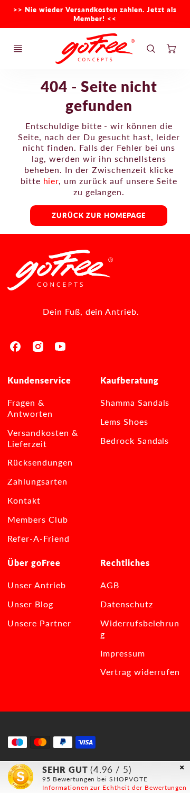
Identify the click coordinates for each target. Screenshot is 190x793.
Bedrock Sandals (134, 440)
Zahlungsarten (37, 481)
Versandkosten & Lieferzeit (42, 438)
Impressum (122, 653)
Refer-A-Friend (38, 538)
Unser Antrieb (36, 585)
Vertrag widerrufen (140, 672)
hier (51, 181)
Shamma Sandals (134, 402)
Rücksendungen (39, 462)
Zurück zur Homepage (99, 215)
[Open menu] (17, 48)
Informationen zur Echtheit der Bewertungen (114, 787)
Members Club (37, 519)
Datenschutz (126, 604)
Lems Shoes (124, 421)
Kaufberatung (129, 380)
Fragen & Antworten (30, 407)
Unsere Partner (39, 623)
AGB (109, 585)
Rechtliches (125, 563)
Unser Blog (30, 604)
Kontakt (24, 500)
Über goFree (34, 563)
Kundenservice (39, 380)
